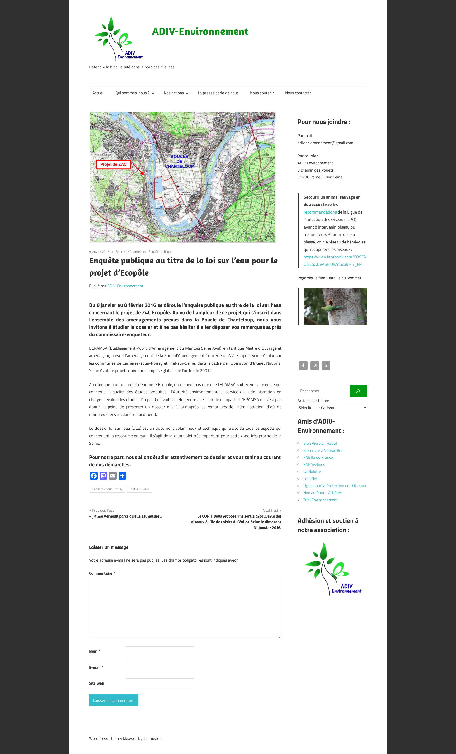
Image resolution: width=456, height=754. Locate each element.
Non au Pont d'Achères (322, 493)
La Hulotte (312, 471)
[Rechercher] (358, 391)
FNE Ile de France (318, 457)
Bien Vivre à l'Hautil (320, 443)
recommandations (320, 212)
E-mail (96, 667)
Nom (94, 651)
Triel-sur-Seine (139, 489)
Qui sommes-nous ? (132, 93)
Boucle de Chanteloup (131, 251)
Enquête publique (160, 251)
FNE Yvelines (314, 464)
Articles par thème (313, 400)
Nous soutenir (262, 93)
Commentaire (102, 573)
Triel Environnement (320, 500)
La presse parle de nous (218, 93)
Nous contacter (298, 93)
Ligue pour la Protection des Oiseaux (334, 485)
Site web (96, 683)
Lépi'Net (310, 479)
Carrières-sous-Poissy (107, 489)
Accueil (98, 93)
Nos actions (174, 93)
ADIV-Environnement (200, 31)
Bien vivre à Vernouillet (323, 450)
